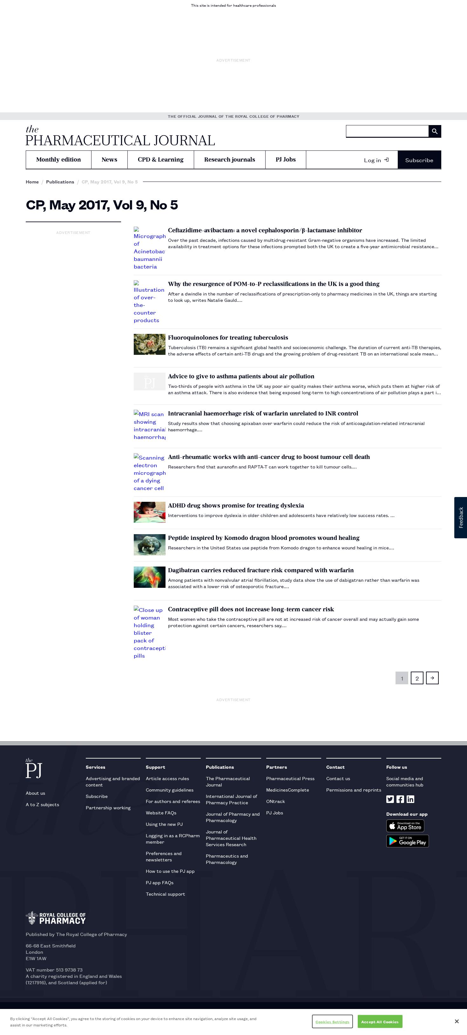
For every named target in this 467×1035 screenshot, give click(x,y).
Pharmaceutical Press (290, 778)
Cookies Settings (332, 1021)
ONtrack (275, 801)
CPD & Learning (161, 159)
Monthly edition (58, 159)
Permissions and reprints (353, 789)
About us (35, 792)
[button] (460, 517)
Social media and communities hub (404, 781)
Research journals (229, 159)
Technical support (165, 893)
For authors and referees (173, 801)
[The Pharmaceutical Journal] (120, 135)
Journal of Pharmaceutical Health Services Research (231, 837)
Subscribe (419, 159)
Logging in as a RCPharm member (173, 838)
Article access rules (167, 778)
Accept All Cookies (380, 1021)
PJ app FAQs (159, 882)
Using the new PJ (164, 823)
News (109, 159)
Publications (60, 181)
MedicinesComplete (287, 789)
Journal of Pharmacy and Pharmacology (233, 816)
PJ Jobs (286, 159)
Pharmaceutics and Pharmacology (227, 858)
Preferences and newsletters (164, 856)
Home (32, 181)
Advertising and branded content (113, 781)
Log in (372, 159)
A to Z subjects (42, 804)
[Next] (432, 678)
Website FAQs (161, 812)
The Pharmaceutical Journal (228, 781)
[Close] (457, 1021)
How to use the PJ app (170, 870)
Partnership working (108, 807)
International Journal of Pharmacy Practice (231, 799)
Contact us (338, 778)
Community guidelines (169, 789)
